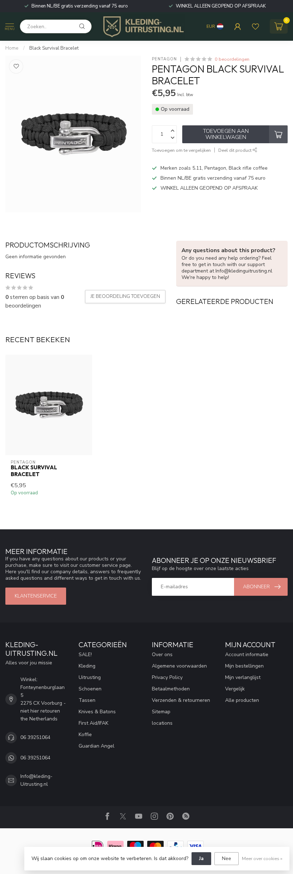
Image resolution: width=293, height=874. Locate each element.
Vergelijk (235, 688)
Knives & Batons (97, 711)
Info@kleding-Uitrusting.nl (36, 780)
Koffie (85, 734)
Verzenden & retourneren (181, 700)
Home (12, 48)
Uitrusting (90, 677)
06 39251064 (35, 737)
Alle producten (242, 700)
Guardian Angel (96, 746)
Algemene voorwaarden (179, 666)
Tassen (87, 700)
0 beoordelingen (232, 59)
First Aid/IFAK (93, 723)
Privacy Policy (167, 677)
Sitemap (161, 711)
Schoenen (90, 688)
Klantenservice (36, 596)
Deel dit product (235, 150)
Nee (226, 858)
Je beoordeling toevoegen (125, 296)
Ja (201, 858)
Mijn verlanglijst (242, 677)
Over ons (162, 654)
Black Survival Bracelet (54, 48)
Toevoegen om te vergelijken (181, 150)
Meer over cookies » (262, 858)
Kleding (87, 666)
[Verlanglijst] (255, 26)
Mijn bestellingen (244, 666)
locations (162, 723)
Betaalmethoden (171, 688)
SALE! (85, 654)
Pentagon (164, 59)
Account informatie (246, 654)
